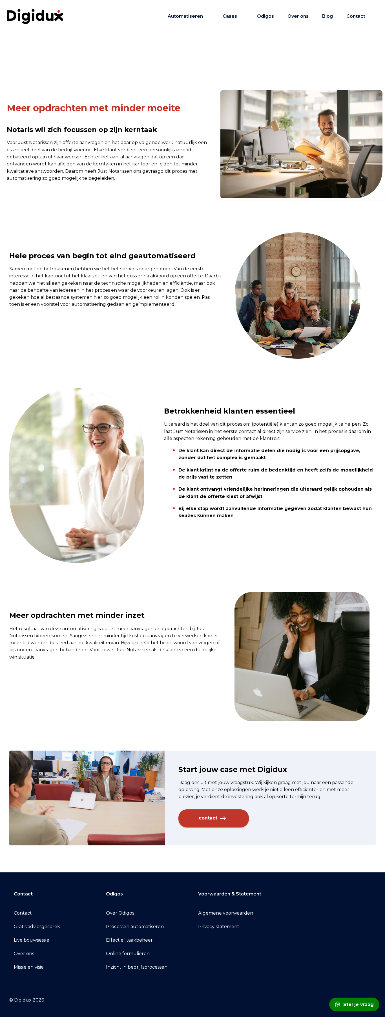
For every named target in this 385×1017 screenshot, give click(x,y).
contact (209, 818)
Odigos (265, 16)
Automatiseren (185, 16)
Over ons (298, 16)
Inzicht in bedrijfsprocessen (136, 967)
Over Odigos (120, 913)
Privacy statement (218, 926)
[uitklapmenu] (208, 16)
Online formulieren (128, 953)
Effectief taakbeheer (129, 940)
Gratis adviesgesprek (37, 926)
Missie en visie (29, 967)
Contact (355, 16)
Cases (230, 16)
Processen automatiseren (135, 926)
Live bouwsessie (31, 940)
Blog (327, 16)
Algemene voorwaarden (225, 913)
